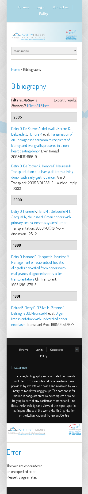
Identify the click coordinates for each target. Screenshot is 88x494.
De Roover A (32, 128)
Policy (43, 14)
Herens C (63, 128)
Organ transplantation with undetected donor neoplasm (39, 319)
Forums (23, 7)
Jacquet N (18, 217)
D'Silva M (43, 307)
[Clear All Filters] (38, 105)
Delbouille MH (60, 211)
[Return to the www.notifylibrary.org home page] (44, 40)
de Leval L (49, 128)
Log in (41, 7)
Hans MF (44, 211)
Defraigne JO (20, 313)
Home (15, 69)
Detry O (16, 128)
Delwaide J (19, 134)
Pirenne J (58, 307)
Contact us (61, 7)
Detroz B (17, 307)
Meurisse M (64, 166)
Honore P (35, 134)
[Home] (44, 435)
